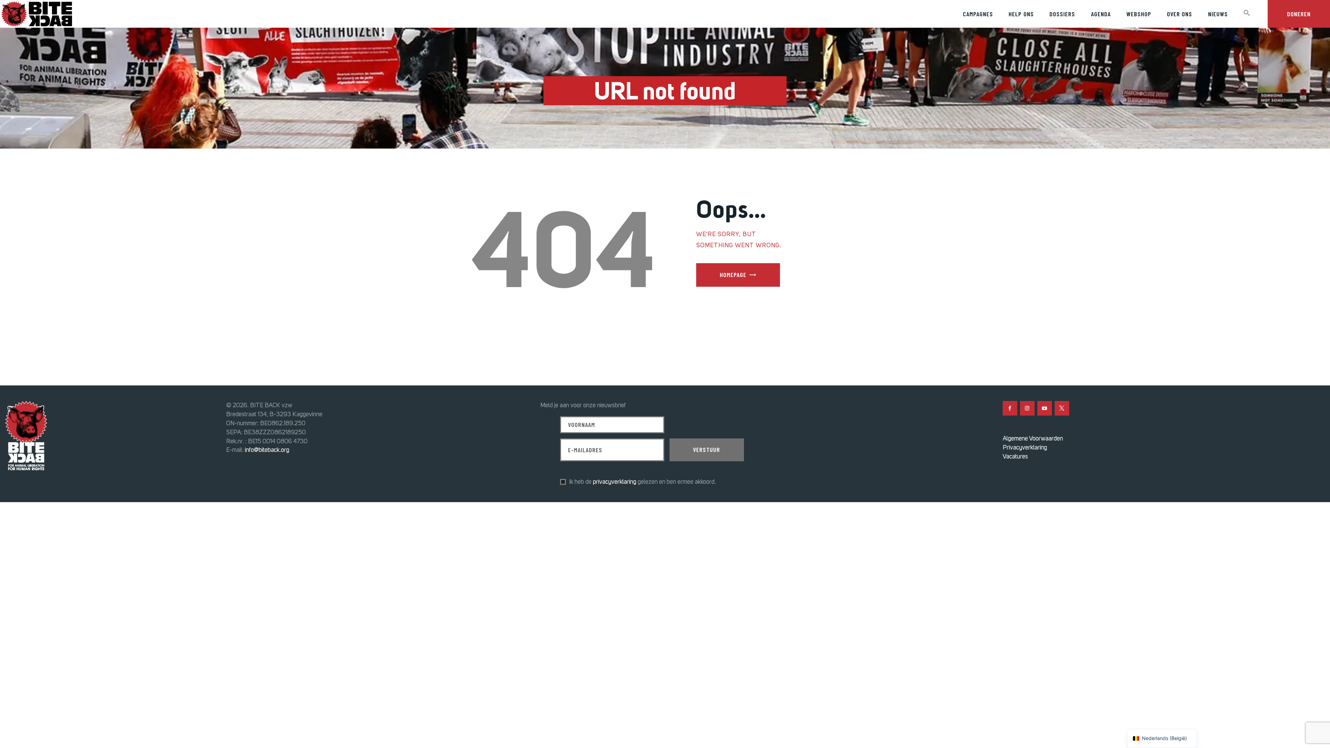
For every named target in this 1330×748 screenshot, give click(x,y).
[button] (1246, 13)
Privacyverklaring (1025, 447)
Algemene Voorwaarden (1033, 438)
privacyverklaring (614, 482)
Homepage (733, 274)
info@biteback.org (267, 450)
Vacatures (1015, 456)
